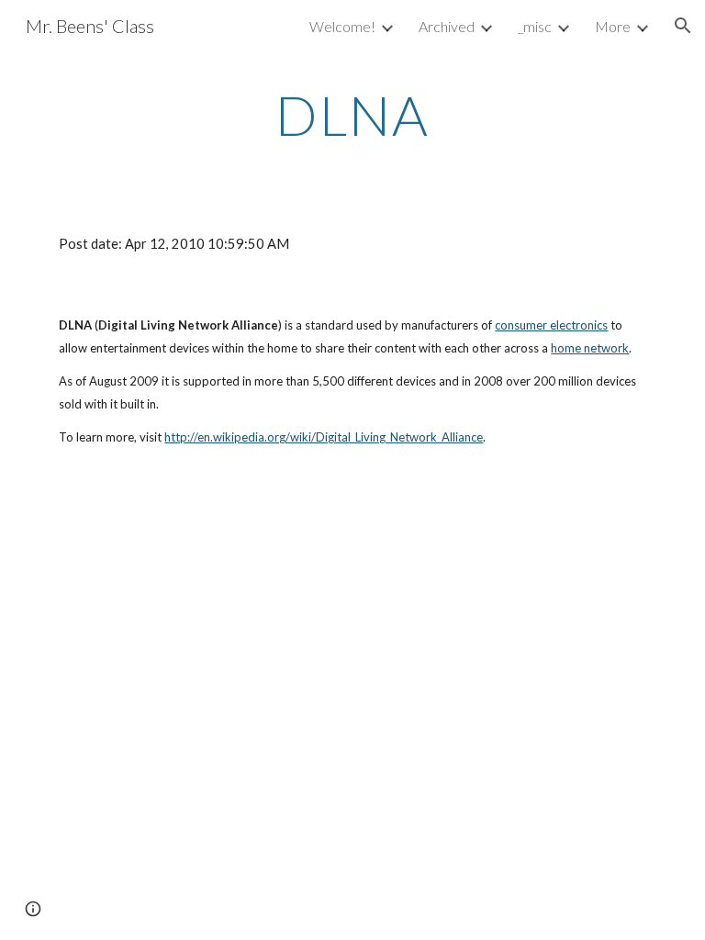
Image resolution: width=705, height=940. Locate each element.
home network (590, 348)
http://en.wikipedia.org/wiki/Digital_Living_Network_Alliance (323, 437)
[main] (352, 114)
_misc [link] (535, 26)
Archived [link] (447, 26)
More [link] (613, 26)
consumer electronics (551, 325)
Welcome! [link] (342, 26)
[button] (683, 26)
